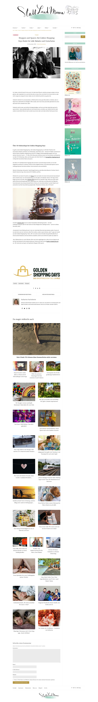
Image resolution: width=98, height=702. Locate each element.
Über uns (35, 688)
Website (14, 674)
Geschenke (21, 283)
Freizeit (19, 30)
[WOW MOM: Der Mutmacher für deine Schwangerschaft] (73, 111)
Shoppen (27, 283)
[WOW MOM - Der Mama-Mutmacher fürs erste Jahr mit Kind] (73, 169)
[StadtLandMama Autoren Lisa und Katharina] (75, 53)
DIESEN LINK (30, 179)
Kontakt (54, 27)
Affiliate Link (67, 95)
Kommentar (15, 648)
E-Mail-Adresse (16, 669)
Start (13, 30)
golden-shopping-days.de (52, 241)
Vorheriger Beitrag (24, 294)
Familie (23, 27)
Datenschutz (28, 688)
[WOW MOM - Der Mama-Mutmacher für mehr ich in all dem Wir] (73, 141)
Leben (38, 27)
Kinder (31, 27)
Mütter (46, 27)
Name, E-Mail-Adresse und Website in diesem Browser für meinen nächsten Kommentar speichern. (34, 679)
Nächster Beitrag (48, 294)
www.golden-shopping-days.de (53, 157)
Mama (32, 176)
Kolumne (15, 27)
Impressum (20, 688)
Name (14, 664)
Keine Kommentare (41, 44)
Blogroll (40, 688)
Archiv (45, 688)
